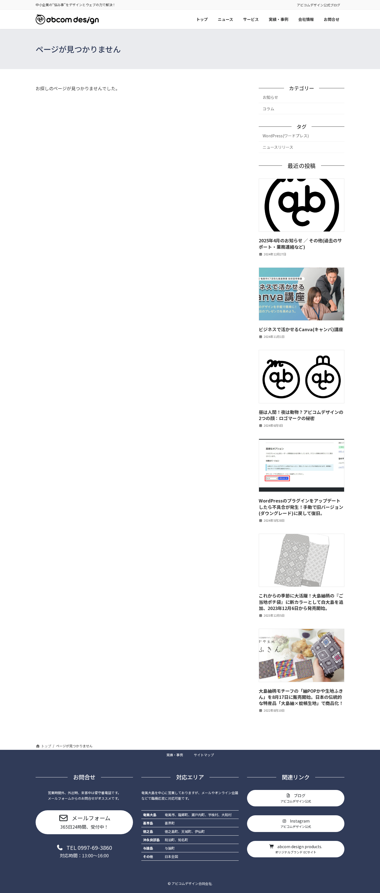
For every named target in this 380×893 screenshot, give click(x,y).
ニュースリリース (278, 147)
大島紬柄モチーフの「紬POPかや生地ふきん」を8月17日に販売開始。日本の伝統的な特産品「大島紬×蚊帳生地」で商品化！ (301, 697)
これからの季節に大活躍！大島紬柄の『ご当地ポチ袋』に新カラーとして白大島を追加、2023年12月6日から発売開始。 (301, 602)
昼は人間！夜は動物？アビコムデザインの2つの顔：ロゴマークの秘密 (301, 415)
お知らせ (270, 97)
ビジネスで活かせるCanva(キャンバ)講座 (301, 329)
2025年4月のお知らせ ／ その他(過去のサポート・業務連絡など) (300, 243)
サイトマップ (204, 754)
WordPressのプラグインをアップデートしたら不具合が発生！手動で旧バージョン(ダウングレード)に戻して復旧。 (301, 507)
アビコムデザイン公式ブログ (318, 5)
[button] (84, 822)
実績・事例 (174, 754)
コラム (268, 108)
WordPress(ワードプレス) (286, 136)
